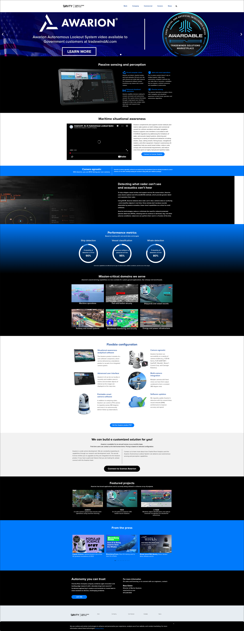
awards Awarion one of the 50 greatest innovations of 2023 (87, 555)
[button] (2, 34)
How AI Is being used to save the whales (120, 555)
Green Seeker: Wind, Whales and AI (154, 555)
